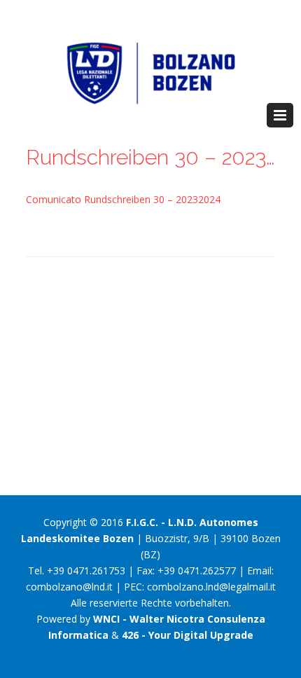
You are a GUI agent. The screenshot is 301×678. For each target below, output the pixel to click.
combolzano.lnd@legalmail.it (211, 586)
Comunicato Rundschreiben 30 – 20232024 (123, 199)
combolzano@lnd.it (69, 586)
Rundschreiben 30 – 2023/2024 (151, 157)
